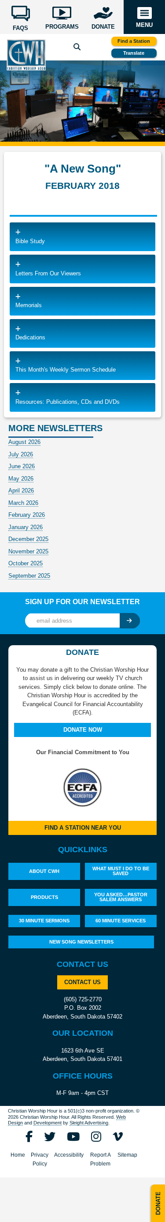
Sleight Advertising (89, 1122)
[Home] (26, 55)
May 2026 (20, 478)
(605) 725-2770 (83, 999)
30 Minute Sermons (44, 920)
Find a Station (133, 41)
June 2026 (21, 466)
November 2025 (28, 551)
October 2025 (25, 563)
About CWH (44, 871)
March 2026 (23, 503)
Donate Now (82, 729)
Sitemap (127, 1155)
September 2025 (29, 575)
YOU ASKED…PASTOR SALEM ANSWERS (120, 897)
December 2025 (28, 539)
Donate (158, 1203)
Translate (133, 53)
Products (44, 897)
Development (47, 1122)
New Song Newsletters (81, 941)
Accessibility (69, 1155)
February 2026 (26, 514)
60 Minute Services (120, 920)
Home (18, 1155)
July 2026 (20, 454)
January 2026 (25, 527)
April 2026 (21, 490)
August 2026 (24, 442)
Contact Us (82, 982)
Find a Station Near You (82, 827)
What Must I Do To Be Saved (120, 871)
